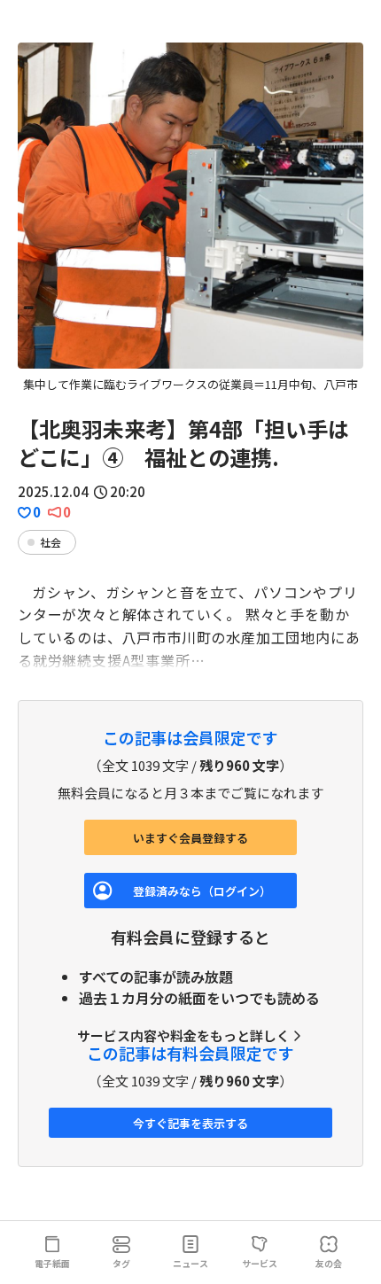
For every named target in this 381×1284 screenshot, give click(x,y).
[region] (190, 218)
